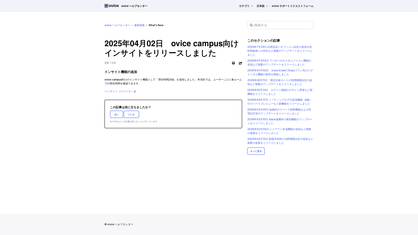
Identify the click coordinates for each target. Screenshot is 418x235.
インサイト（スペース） (118, 91)
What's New (156, 25)
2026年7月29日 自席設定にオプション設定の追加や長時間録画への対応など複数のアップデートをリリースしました (280, 50)
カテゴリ (244, 6)
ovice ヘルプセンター (117, 25)
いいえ (131, 114)
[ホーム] (111, 6)
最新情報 (139, 25)
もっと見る (256, 151)
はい (116, 114)
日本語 (261, 6)
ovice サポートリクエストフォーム (293, 6)
